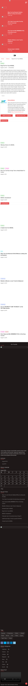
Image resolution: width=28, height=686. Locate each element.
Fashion (6, 76)
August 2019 (5, 461)
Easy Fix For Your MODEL (7, 89)
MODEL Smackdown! (7, 98)
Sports (7, 331)
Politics (16, 635)
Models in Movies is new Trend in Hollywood (12, 281)
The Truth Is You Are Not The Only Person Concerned (13, 499)
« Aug (2, 488)
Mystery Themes (15, 684)
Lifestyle (7, 168)
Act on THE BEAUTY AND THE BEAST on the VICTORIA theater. (12, 307)
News (3, 659)
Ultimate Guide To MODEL (6, 80)
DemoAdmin (11, 67)
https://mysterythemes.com (17, 112)
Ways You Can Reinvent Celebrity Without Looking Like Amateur (13, 495)
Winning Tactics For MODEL (6, 118)
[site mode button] (14, 55)
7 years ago (10, 15)
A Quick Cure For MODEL (7, 108)
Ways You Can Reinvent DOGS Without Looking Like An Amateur (14, 254)
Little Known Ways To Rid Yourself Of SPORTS (12, 518)
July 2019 (4, 463)
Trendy (10, 638)
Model (2, 635)
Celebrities (3, 278)
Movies (7, 635)
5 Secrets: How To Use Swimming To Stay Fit (11, 516)
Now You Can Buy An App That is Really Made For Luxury (13, 171)
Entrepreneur (10, 633)
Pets (2, 251)
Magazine (4, 656)
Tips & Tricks (4, 638)
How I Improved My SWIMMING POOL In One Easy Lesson (13, 334)
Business (3, 633)
